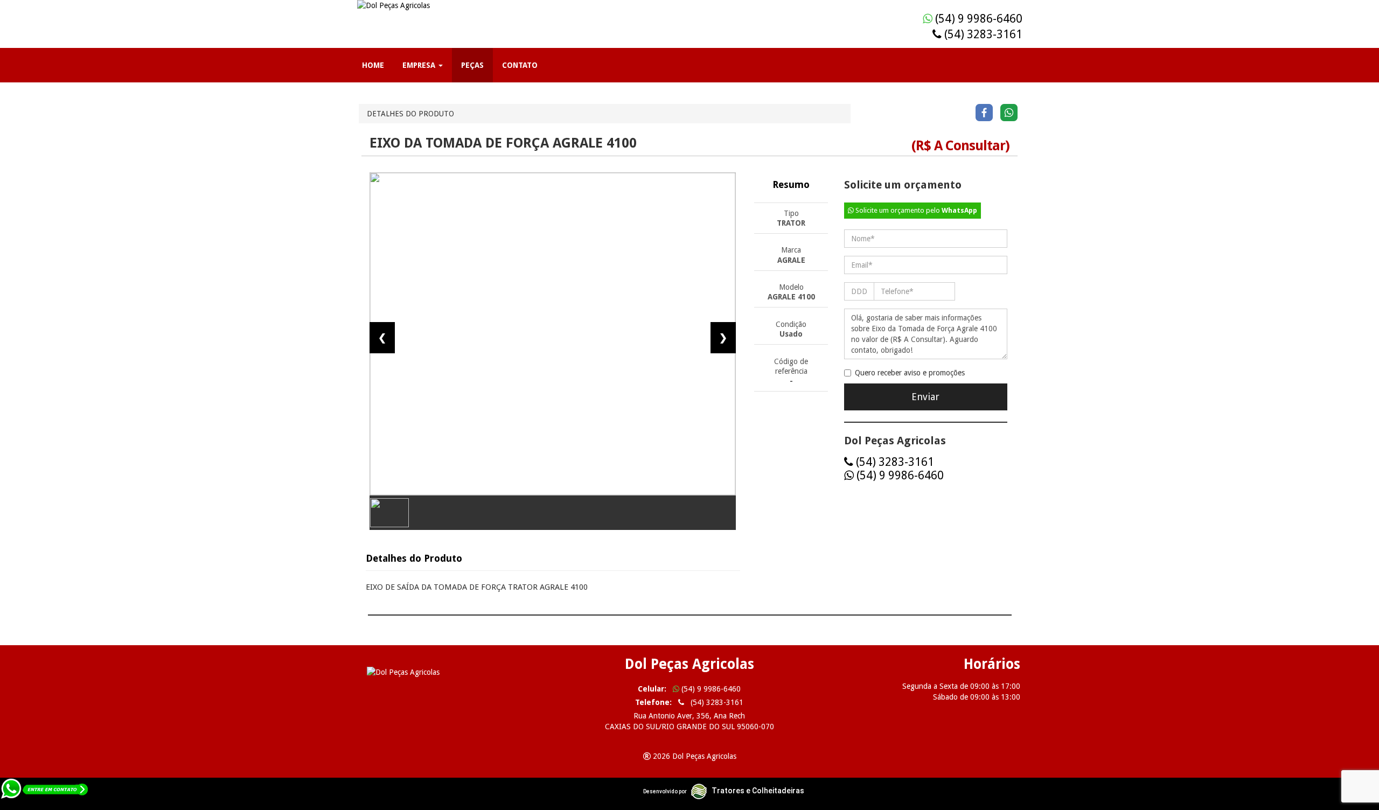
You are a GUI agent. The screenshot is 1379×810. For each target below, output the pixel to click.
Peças (472, 65)
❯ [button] (723, 337)
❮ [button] (382, 337)
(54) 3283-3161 (982, 34)
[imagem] (553, 333)
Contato (520, 65)
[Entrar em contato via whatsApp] (45, 793)
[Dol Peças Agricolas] (463, 672)
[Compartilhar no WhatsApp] (1009, 112)
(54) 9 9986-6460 (977, 18)
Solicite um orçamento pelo (915, 210)
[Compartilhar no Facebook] (984, 112)
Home (373, 65)
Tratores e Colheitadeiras (758, 790)
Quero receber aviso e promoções (910, 372)
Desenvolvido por (665, 791)
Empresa (419, 65)
